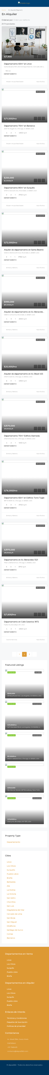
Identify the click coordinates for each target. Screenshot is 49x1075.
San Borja (11, 918)
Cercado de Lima (14, 914)
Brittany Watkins (11, 267)
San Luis (10, 906)
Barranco (11, 938)
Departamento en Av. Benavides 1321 (21, 560)
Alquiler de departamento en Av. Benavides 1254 (26, 312)
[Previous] (14, 654)
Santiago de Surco (15, 930)
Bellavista (11, 882)
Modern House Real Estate (14, 81)
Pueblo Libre (12, 874)
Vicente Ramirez (11, 639)
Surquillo (11, 870)
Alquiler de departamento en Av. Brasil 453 (23, 374)
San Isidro (11, 898)
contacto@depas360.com (17, 1051)
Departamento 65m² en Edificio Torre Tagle (24, 498)
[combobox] (23, 20)
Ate (8, 886)
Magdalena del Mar (15, 910)
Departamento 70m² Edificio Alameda (22, 436)
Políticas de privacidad (16, 1026)
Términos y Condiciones (17, 1018)
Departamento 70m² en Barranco (19, 126)
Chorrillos (11, 902)
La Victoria (11, 894)
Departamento (13, 842)
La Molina (11, 890)
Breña (9, 878)
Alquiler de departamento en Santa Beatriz (24, 250)
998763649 (11, 1043)
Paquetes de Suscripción (17, 1022)
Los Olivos (11, 866)
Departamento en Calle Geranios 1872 (21, 622)
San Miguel (12, 922)
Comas (10, 934)
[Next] (34, 654)
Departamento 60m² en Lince (18, 64)
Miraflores (11, 926)
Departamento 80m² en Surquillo (19, 188)
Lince (9, 862)
